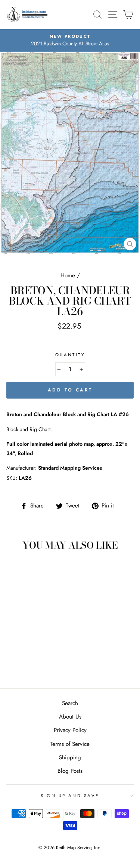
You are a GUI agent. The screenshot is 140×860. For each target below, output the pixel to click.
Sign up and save (70, 796)
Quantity (70, 355)
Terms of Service (70, 744)
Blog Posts (70, 771)
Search (70, 703)
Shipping (70, 757)
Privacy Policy (70, 730)
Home (67, 275)
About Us (70, 717)
